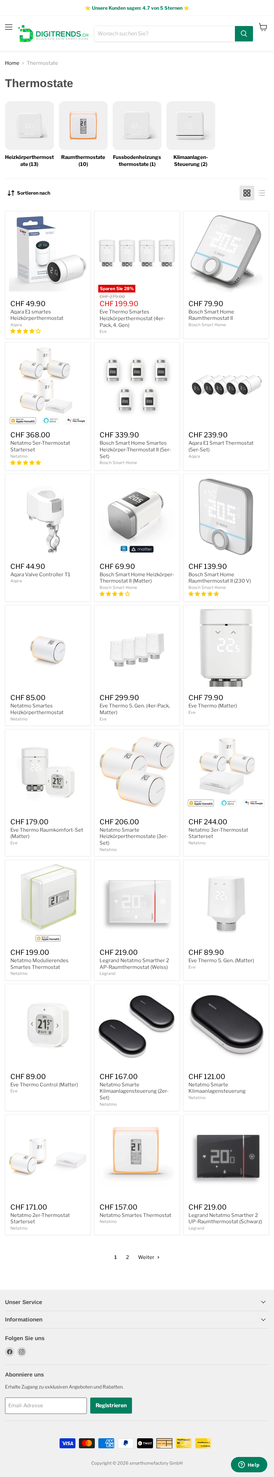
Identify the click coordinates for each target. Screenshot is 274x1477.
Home (12, 63)
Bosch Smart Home (207, 324)
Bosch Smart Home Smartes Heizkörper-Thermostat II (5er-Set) (135, 449)
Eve (103, 331)
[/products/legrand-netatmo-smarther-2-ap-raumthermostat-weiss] (137, 902)
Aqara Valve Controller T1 (40, 575)
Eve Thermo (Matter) (212, 706)
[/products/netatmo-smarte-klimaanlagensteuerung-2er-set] (137, 1027)
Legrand (107, 973)
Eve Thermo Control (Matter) (44, 1085)
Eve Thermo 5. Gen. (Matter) (221, 961)
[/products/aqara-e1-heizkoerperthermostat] (48, 254)
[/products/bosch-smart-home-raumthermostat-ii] (226, 254)
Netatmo (18, 456)
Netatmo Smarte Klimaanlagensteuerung (217, 1088)
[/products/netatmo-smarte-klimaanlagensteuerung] (226, 1027)
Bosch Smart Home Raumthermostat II (211, 315)
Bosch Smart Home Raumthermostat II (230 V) (219, 578)
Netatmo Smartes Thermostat (135, 1215)
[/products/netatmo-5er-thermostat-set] (48, 385)
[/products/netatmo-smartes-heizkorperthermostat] (48, 648)
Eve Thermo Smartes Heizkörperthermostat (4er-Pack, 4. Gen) (132, 318)
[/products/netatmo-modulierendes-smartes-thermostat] (48, 902)
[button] (26, 331)
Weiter (146, 1257)
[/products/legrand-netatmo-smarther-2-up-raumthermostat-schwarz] (226, 1157)
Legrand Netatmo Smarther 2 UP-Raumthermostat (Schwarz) (225, 1218)
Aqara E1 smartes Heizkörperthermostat (36, 315)
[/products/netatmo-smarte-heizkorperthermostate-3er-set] (137, 772)
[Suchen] (244, 33)
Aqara (16, 324)
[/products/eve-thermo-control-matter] (48, 1027)
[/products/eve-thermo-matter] (226, 648)
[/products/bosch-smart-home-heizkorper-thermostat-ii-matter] (137, 517)
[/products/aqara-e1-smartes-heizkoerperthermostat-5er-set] (226, 385)
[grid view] (247, 193)
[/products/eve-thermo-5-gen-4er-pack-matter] (137, 648)
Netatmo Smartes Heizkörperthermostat (36, 709)
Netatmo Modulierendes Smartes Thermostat (39, 964)
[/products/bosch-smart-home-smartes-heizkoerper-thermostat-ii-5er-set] (137, 385)
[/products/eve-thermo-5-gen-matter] (226, 902)
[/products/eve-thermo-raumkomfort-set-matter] (48, 772)
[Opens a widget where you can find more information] (249, 1465)
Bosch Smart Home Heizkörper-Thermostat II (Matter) (137, 578)
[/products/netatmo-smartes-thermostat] (137, 1157)
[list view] (261, 193)
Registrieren (111, 1405)
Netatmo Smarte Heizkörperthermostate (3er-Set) (134, 836)
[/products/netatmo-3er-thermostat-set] (226, 772)
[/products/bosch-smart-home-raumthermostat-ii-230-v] (226, 517)
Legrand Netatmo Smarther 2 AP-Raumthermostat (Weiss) (134, 964)
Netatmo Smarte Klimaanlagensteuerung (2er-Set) (134, 1091)
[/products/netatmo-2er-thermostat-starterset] (48, 1157)
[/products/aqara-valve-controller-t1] (48, 517)
